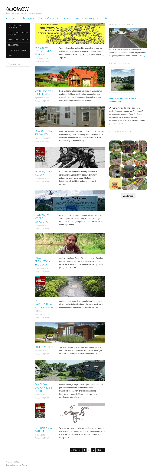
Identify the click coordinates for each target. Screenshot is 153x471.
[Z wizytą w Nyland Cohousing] (70, 201)
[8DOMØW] (17, 9)
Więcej (142, 55)
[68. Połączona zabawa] (70, 158)
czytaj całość (118, 123)
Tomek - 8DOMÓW (42, 61)
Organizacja (13, 45)
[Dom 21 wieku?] (70, 333)
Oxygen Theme (21, 465)
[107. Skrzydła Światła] (70, 414)
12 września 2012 (41, 268)
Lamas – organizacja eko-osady (43, 261)
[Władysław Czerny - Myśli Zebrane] (70, 34)
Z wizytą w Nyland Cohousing (42, 218)
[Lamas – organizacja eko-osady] (70, 244)
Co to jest (11, 18)
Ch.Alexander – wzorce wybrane (18, 34)
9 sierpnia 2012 (40, 350)
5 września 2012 (41, 314)
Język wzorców (71, 18)
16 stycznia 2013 (41, 58)
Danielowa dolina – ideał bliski (43, 388)
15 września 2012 (41, 225)
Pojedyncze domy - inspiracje (92, 108)
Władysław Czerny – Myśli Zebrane (44, 51)
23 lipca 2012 (40, 435)
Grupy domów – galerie (18, 40)
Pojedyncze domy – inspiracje (16, 27)
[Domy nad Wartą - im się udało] (70, 77)
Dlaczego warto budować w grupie (40, 18)
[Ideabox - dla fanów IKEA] (70, 117)
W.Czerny (89, 18)
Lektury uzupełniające (18, 50)
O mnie (103, 18)
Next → (100, 449)
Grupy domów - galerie (85, 67)
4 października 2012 (42, 138)
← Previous (76, 449)
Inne (10, 55)
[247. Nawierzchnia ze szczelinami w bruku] (70, 287)
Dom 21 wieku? (44, 347)
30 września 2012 (41, 178)
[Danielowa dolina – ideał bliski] (70, 371)
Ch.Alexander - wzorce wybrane (91, 148)
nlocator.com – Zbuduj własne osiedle (125, 49)
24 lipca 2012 (40, 394)
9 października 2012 (42, 97)
